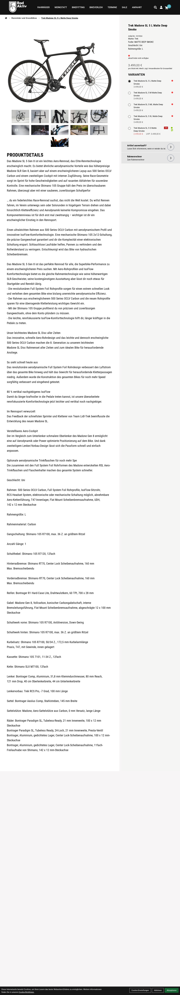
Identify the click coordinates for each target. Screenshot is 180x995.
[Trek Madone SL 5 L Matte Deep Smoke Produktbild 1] (20, 116)
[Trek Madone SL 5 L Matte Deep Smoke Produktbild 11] (59, 142)
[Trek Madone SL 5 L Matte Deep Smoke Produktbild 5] (99, 116)
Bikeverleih (96, 7)
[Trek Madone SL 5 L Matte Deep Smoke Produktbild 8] (59, 130)
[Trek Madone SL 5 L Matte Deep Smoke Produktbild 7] (40, 130)
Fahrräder (43, 7)
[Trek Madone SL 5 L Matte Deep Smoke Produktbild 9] (79, 130)
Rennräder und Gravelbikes (24, 18)
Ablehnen (158, 990)
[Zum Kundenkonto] (161, 7)
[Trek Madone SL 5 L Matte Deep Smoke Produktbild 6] (20, 130)
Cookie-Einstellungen (140, 990)
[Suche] (155, 7)
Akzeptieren (171, 990)
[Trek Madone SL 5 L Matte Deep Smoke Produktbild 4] (79, 116)
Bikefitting (78, 7)
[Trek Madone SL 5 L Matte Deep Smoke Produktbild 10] (99, 130)
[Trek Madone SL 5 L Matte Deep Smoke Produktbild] (60, 64)
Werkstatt (60, 7)
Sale (124, 7)
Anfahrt (137, 7)
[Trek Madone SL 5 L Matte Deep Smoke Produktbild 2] (40, 116)
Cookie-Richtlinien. (26, 992)
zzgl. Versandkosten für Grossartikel (158, 68)
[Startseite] (6, 18)
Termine (112, 7)
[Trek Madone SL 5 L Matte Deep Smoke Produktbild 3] (59, 116)
